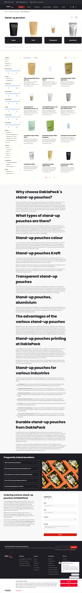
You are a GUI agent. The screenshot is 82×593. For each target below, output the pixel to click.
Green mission (51, 565)
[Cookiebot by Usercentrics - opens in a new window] (8, 591)
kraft (43, 229)
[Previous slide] (71, 17)
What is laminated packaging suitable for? (16, 480)
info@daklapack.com (22, 2)
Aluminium (72, 40)
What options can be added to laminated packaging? (19, 474)
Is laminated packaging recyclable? (14, 486)
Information (55, 7)
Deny (69, 585)
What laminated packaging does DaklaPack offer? (18, 468)
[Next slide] (76, 17)
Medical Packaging (23, 561)
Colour (13, 40)
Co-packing (36, 567)
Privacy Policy (73, 549)
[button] (13, 58)
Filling (35, 559)
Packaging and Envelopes (25, 559)
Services (29, 7)
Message (46, 524)
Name (45, 503)
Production (36, 563)
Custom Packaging (47, 7)
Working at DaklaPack (53, 574)
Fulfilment (36, 565)
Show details (18, 590)
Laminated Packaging (14, 11)
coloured (54, 229)
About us (50, 559)
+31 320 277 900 (10, 2)
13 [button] (54, 177)
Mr (45, 498)
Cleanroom (36, 569)
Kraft (33, 40)
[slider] (5, 70)
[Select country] (76, 7)
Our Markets (37, 7)
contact (12, 522)
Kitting (35, 561)
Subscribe (73, 547)
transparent (34, 229)
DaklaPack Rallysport (53, 572)
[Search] (70, 7)
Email (45, 510)
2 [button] (67, 57)
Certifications (51, 561)
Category (46, 517)
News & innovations (52, 569)
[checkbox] (13, 59)
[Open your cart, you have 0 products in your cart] (73, 7)
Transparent (53, 40)
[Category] (60, 519)
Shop (6, 11)
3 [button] (69, 57)
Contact (63, 7)
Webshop (21, 7)
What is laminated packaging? (13, 462)
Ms (49, 498)
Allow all (69, 581)
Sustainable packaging (24, 565)
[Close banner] (80, 580)
